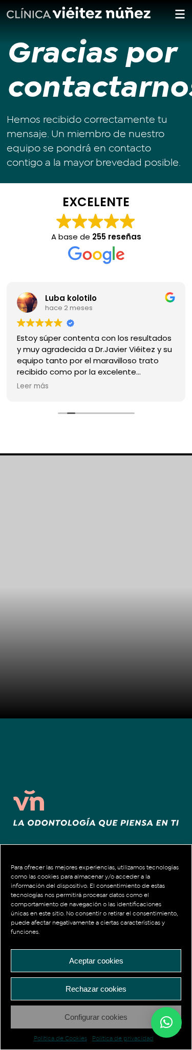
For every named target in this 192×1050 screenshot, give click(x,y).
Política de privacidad (123, 1038)
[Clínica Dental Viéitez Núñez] (79, 15)
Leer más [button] (33, 386)
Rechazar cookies (96, 989)
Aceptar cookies (96, 960)
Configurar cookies (96, 1017)
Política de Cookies (60, 1038)
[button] (166, 1022)
